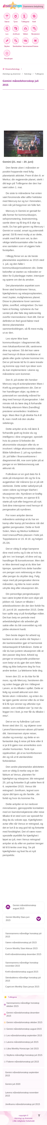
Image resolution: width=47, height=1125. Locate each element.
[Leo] (7, 29)
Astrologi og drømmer (12, 74)
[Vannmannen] (26, 41)
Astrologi (27, 74)
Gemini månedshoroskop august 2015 (24, 907)
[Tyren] (15, 16)
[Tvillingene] (25, 16)
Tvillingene (39, 74)
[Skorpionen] (35, 29)
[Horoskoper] (7, 53)
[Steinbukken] (16, 41)
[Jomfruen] (16, 29)
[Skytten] (7, 41)
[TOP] (41, 1118)
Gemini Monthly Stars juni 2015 (18, 918)
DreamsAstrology (12, 69)
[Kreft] (34, 16)
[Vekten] (25, 29)
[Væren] (7, 16)
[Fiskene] (35, 41)
